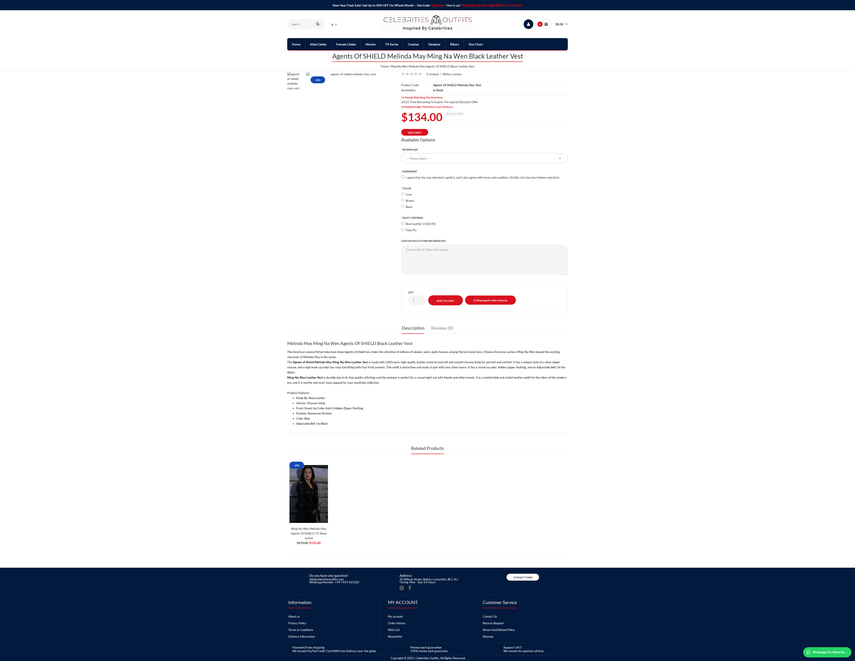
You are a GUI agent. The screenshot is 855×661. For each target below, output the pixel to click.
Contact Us (490, 616)
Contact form (522, 577)
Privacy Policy (297, 623)
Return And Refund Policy (499, 630)
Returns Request (493, 623)
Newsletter (395, 636)
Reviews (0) (442, 327)
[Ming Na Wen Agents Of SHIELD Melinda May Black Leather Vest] (351, 74)
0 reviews (433, 74)
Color (407, 188)
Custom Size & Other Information (423, 240)
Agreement (410, 171)
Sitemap (488, 636)
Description (413, 327)
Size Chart (414, 132)
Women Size (410, 149)
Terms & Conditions (300, 630)
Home (385, 66)
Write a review (452, 74)
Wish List (394, 630)
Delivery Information (301, 636)
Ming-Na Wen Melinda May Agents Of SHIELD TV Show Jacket (309, 533)
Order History (397, 623)
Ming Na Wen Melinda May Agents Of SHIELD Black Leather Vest (432, 66)
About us (294, 616)
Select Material (413, 217)
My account (395, 616)
